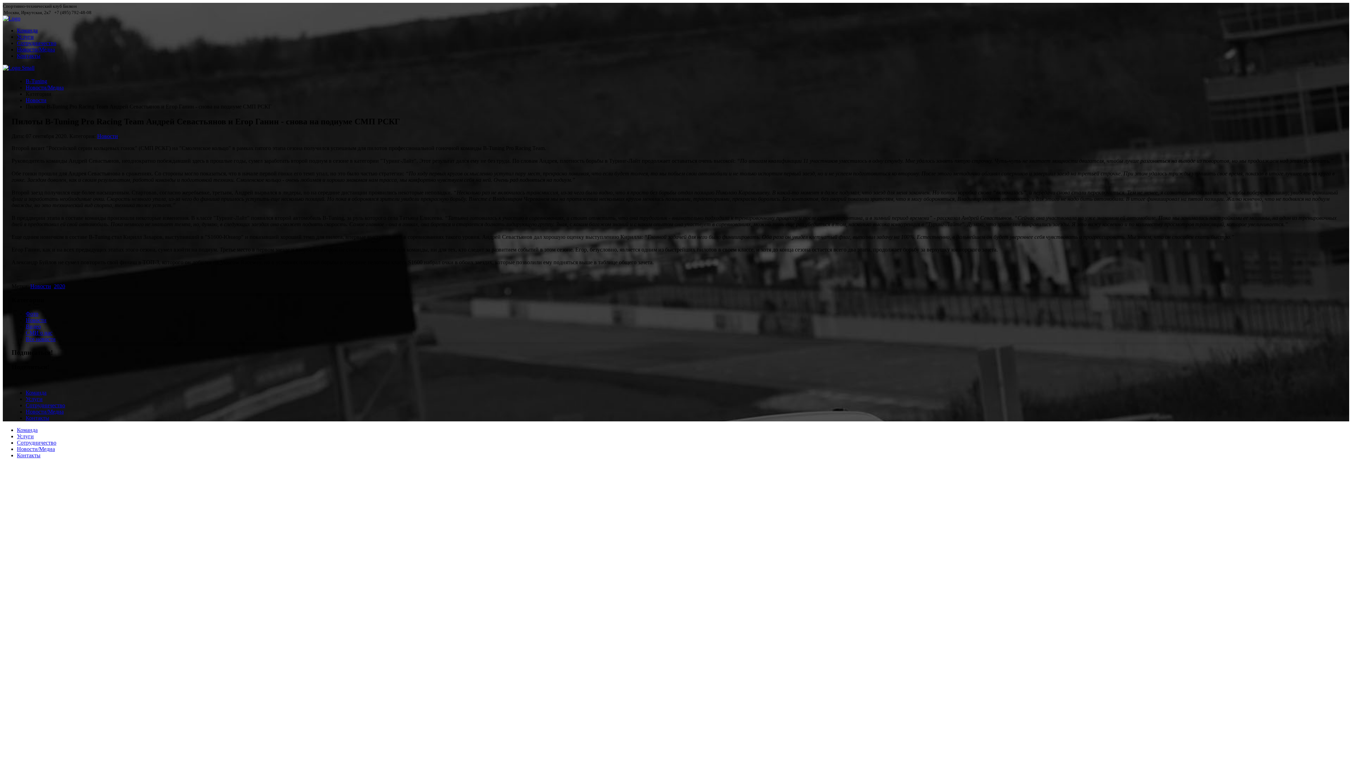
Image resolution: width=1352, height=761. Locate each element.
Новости (36, 100)
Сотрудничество (36, 43)
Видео (33, 326)
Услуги (25, 37)
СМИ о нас (39, 333)
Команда (27, 30)
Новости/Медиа (36, 49)
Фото (32, 314)
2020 (59, 286)
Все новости (41, 339)
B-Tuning (36, 81)
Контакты (28, 56)
